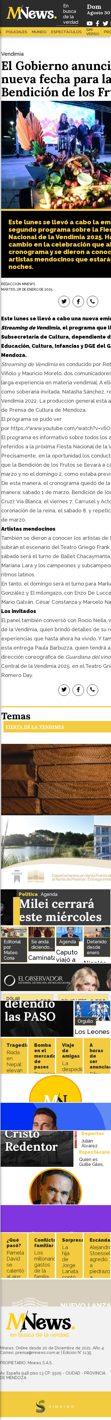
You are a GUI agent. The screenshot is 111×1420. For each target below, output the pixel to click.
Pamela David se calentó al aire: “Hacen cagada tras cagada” (16, 1277)
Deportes (92, 1133)
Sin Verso (92, 31)
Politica (28, 894)
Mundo (39, 32)
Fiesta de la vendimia (35, 727)
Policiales (16, 32)
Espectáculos (66, 32)
